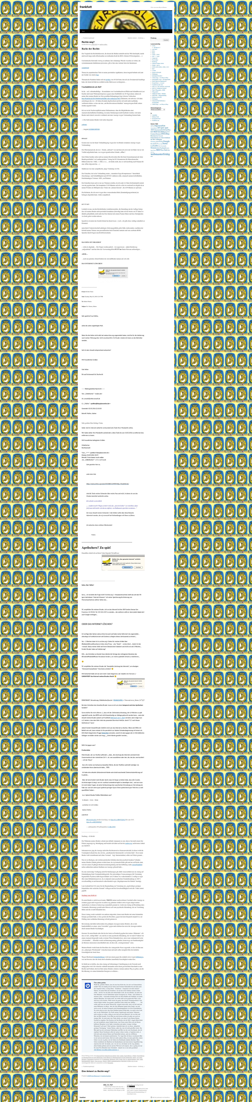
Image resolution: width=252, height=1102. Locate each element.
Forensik (160, 136)
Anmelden (154, 115)
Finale (120, 1059)
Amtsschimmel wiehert (110, 1056)
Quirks (167, 148)
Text (162, 150)
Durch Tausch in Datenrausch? (159, 81)
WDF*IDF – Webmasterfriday (159, 95)
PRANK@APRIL (118, 700)
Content (153, 134)
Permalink (110, 1063)
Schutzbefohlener (99, 957)
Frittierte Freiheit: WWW (158, 63)
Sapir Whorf (153, 150)
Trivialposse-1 (157, 47)
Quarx (92, 1061)
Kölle (153, 53)
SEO (158, 149)
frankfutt (86, 7)
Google (166, 141)
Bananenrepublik (159, 130)
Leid (152, 146)
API (158, 128)
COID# (154, 70)
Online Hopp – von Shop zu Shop (160, 77)
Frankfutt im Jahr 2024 (157, 84)
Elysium (153, 136)
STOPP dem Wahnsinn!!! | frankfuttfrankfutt (99, 1076)
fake (157, 136)
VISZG (109, 1061)
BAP (153, 69)
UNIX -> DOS (155, 54)
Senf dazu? (154, 49)
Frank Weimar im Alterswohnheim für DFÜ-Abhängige (117, 1057)
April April (164, 128)
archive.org (128, 843)
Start (83, 31)
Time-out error (98, 1061)
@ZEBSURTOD (94, 129)
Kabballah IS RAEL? (157, 76)
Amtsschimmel (154, 128)
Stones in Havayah (156, 72)
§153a (129, 1061)
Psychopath (163, 148)
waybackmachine (116, 1061)
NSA (158, 148)
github (157, 141)
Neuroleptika (163, 146)
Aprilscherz (106, 1059)
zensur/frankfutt (137, 865)
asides (122, 1056)
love (159, 146)
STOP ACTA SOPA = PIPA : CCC (160, 67)
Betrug (165, 130)
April (118, 1056)
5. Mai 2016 (111, 827)
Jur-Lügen (139, 1057)
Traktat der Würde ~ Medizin (159, 93)
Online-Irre (154, 58)
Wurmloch (124, 1061)
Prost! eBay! (155, 60)
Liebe (155, 145)
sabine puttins (103, 44)
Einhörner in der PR (157, 97)
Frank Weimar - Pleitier (130, 1056)
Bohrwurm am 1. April (118, 718)
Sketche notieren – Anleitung (136, 38)
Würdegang (155, 74)
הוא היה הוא (134, 1061)
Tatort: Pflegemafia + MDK (158, 90)
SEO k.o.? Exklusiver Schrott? (159, 88)
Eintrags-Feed (155, 117)
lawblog (108, 79)
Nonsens (84, 1059)
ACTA (153, 45)
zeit (152, 156)
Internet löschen (131, 1059)
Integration (105, 733)
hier (97, 75)
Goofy (161, 141)
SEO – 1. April (155, 56)
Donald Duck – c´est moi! (158, 83)
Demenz (158, 134)
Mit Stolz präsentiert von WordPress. (161, 1097)
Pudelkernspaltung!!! (88, 38)
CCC (168, 132)
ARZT (152, 130)
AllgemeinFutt (100, 1056)
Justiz (141, 1059)
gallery (134, 1057)
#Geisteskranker (91, 820)
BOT (152, 132)
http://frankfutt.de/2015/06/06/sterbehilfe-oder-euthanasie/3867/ (101, 98)
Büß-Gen (157, 131)
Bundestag (154, 61)
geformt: (84, 124)
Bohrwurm (112, 1059)
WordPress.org (155, 120)
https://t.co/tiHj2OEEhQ (94, 822)
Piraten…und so (156, 65)
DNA (153, 51)
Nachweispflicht (86, 1061)
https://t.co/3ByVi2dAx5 (118, 820)
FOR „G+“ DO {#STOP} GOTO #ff (161, 86)
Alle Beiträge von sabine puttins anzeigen (106, 1050)
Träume (105, 1061)
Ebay (168, 133)
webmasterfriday (160, 154)
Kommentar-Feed (156, 118)
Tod (165, 150)
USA (168, 150)
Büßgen (164, 132)
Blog (169, 130)
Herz (152, 144)
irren (138, 1059)
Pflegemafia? (155, 92)
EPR (117, 1059)
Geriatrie (153, 141)
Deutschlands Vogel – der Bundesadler (161, 79)
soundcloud (85, 68)
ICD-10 (125, 1059)
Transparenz (90, 1059)
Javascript (160, 143)
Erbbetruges (139, 957)
